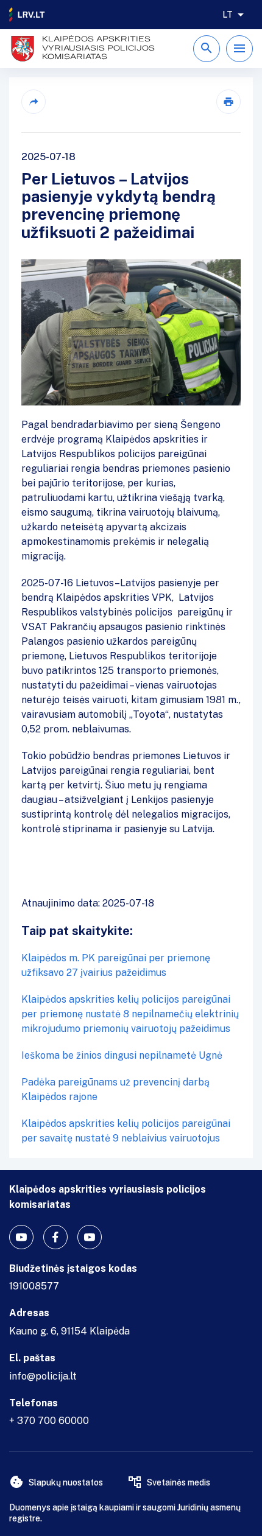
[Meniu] (239, 48)
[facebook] (55, 1237)
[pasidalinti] (33, 101)
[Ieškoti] (206, 48)
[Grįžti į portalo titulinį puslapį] (27, 14)
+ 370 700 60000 (49, 1420)
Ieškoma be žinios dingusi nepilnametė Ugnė (121, 1055)
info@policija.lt (43, 1376)
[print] (228, 101)
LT (227, 14)
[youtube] (21, 1237)
